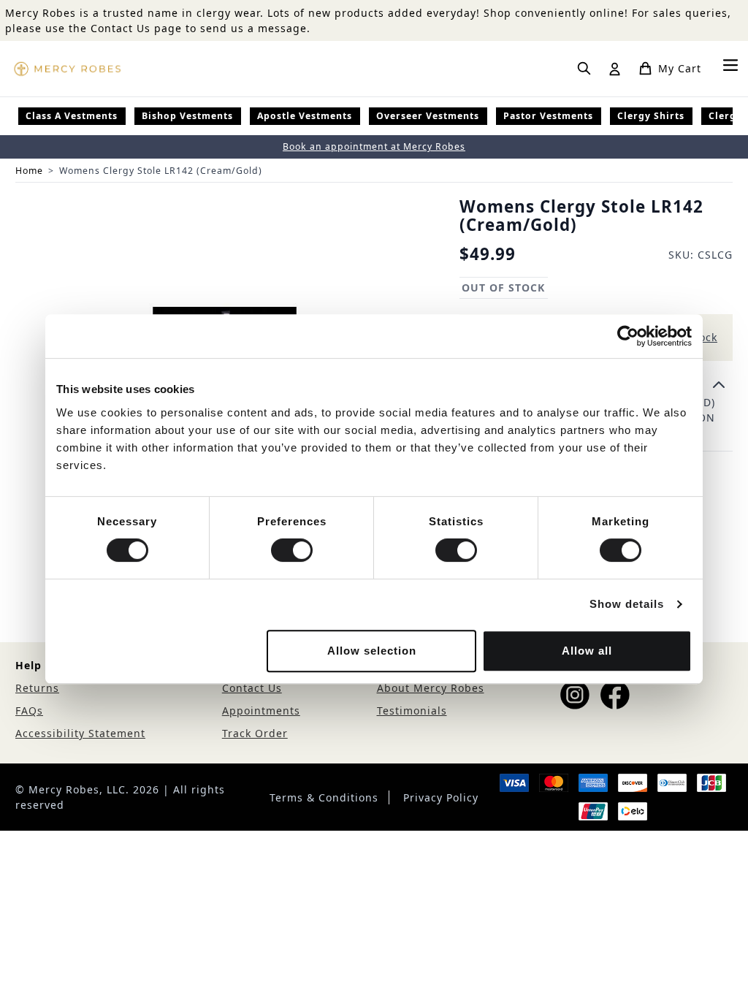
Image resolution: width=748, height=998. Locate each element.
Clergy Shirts (650, 116)
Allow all (587, 650)
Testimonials (412, 710)
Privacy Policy (440, 797)
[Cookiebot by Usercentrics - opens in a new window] (628, 336)
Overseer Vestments (427, 116)
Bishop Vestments (187, 116)
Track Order (255, 733)
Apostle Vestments (304, 116)
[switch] (292, 550)
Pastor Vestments (548, 116)
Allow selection (371, 650)
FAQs (29, 710)
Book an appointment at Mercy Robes (374, 146)
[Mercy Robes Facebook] (615, 694)
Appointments (261, 710)
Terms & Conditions (324, 797)
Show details (626, 604)
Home (29, 170)
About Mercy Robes (430, 688)
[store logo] (67, 68)
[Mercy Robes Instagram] (574, 694)
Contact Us (252, 688)
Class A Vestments (72, 116)
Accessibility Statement (80, 733)
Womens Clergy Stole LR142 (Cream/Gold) (160, 170)
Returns (37, 688)
